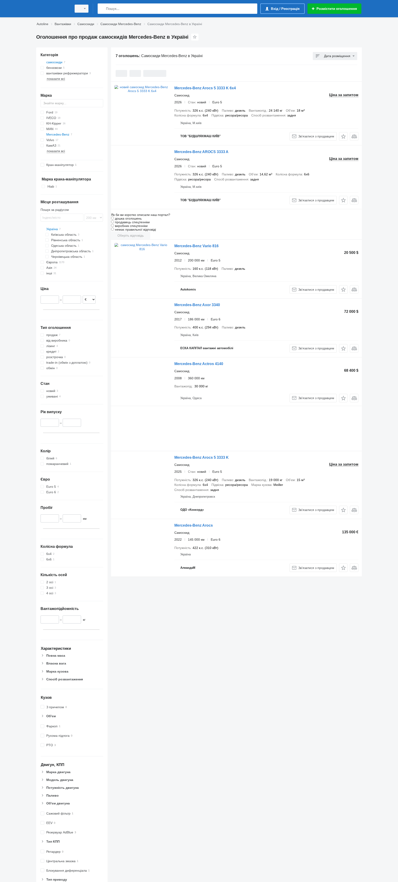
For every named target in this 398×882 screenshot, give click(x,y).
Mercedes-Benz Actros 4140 (198, 364)
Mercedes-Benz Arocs (193, 525)
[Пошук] (102, 9)
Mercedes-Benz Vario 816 (196, 246)
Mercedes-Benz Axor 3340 (197, 305)
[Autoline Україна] (53, 8)
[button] (343, 136)
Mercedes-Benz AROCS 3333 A (201, 152)
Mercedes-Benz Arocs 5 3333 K (201, 457)
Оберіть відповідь (130, 235)
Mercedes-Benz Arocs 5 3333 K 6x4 (205, 88)
